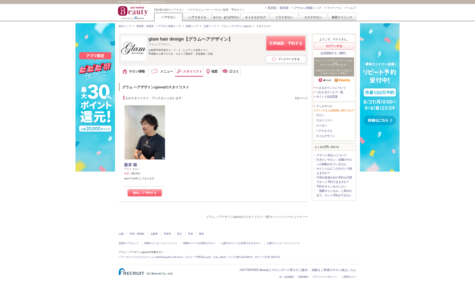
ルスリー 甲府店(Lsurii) (198, 257)
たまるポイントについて (331, 88)
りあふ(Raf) (219, 257)
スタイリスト (324, 120)
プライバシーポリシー (324, 276)
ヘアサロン (168, 17)
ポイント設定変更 (327, 96)
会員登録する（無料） (334, 53)
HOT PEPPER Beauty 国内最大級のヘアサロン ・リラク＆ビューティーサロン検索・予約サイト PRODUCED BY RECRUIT (133, 12)
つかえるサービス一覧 (329, 92)
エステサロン (313, 17)
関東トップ (192, 26)
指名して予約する (145, 193)
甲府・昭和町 (137, 233)
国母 (201, 233)
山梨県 (154, 233)
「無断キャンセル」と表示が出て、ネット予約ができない (334, 193)
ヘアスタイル (197, 17)
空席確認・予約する (286, 43)
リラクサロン (284, 17)
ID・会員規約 (286, 276)
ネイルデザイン (325, 136)
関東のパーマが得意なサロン (199, 243)
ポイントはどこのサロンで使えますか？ (334, 171)
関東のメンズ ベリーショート (160, 243)
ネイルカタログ (255, 17)
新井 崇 (130, 165)
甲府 (190, 233)
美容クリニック (342, 17)
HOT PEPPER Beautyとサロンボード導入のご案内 (274, 270)
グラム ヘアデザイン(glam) (236, 26)
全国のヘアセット (129, 243)
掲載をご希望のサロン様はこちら (334, 270)
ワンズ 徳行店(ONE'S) (240, 257)
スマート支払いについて (331, 155)
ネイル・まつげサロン (226, 17)
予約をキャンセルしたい (331, 186)
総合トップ (125, 26)
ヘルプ (351, 8)
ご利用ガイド (348, 276)
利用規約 (303, 276)
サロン (320, 115)
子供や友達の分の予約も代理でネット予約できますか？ (334, 180)
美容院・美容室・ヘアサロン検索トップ (294, 8)
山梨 (121, 233)
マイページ (334, 8)
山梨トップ (210, 26)
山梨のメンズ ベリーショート (283, 243)
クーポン (321, 125)
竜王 (179, 233)
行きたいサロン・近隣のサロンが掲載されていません (334, 162)
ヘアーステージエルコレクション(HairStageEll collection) (151, 257)
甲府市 (167, 233)
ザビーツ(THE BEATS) (267, 257)
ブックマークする (289, 59)
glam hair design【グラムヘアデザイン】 (190, 39)
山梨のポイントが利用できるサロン (241, 243)
